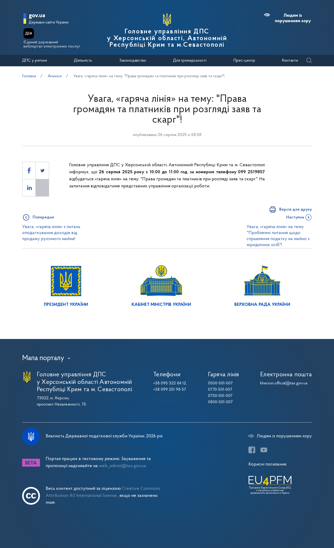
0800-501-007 (220, 402)
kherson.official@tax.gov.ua (283, 383)
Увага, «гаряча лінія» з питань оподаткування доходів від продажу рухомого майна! (51, 233)
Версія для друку (295, 209)
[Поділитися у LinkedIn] (28, 187)
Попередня (43, 217)
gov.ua (37, 16)
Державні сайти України (49, 23)
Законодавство (132, 60)
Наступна (295, 217)
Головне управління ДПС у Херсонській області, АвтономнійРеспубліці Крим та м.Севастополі (167, 38)
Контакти (290, 60)
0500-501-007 (220, 383)
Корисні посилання (267, 464)
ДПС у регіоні (34, 60)
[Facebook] (251, 449)
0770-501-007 (220, 390)
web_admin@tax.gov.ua (122, 466)
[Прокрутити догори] (308, 527)
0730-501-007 (220, 396)
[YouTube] (263, 449)
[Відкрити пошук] (309, 61)
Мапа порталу (43, 358)
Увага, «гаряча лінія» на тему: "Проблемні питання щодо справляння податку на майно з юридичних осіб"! (278, 236)
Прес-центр (244, 60)
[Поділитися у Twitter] (42, 170)
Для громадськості (189, 60)
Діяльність (83, 60)
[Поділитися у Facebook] (28, 170)
